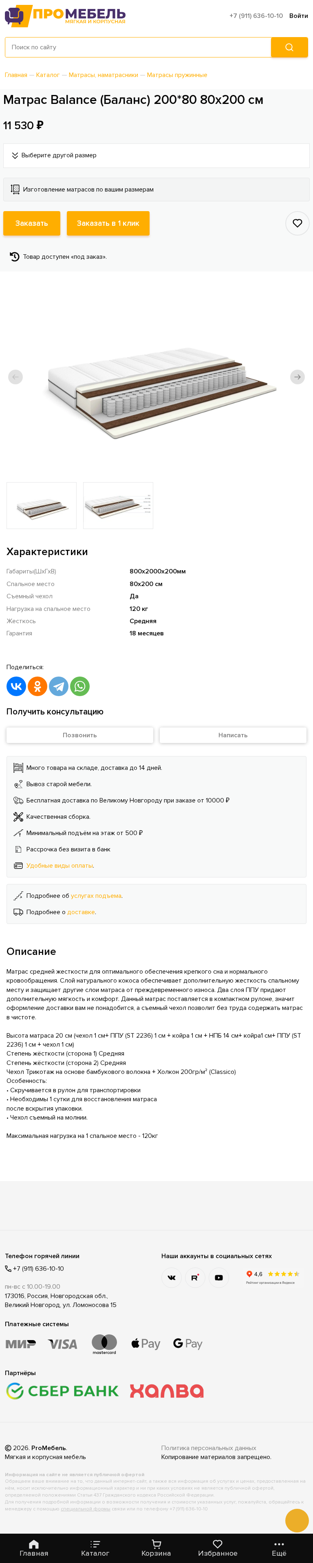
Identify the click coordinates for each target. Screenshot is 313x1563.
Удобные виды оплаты (59, 866)
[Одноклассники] (37, 686)
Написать (233, 735)
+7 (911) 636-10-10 (256, 16)
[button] (15, 377)
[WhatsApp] (80, 686)
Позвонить (80, 735)
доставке (81, 912)
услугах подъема (96, 896)
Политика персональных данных (208, 1448)
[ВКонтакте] (16, 686)
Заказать (31, 223)
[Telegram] (58, 686)
